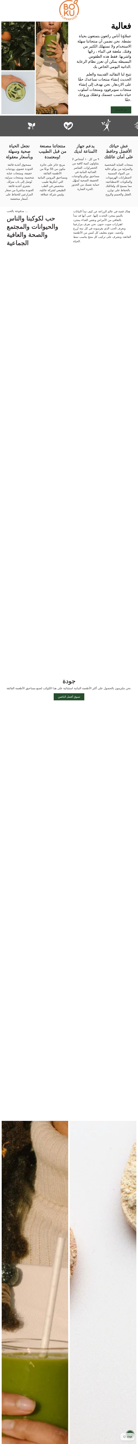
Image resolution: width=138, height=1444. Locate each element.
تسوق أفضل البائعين (69, 697)
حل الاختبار (121, 110)
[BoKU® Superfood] (69, 10)
